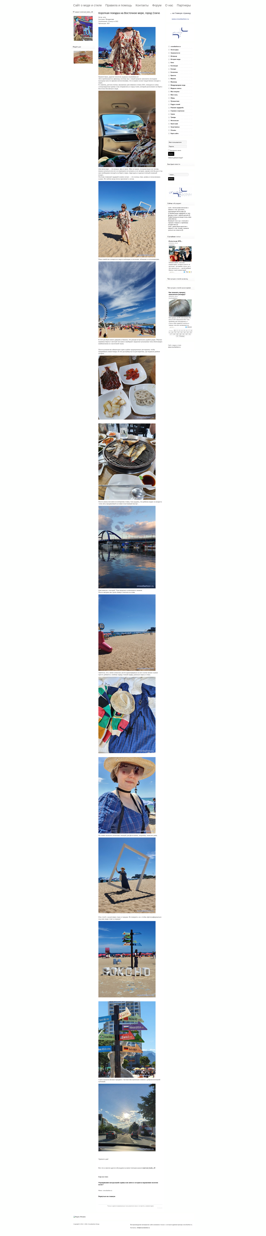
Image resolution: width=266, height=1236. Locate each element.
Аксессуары (175, 50)
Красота (173, 75)
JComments (159, 1208)
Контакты (142, 5)
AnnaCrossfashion (173, 298)
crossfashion (172, 245)
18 (174, 334)
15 (187, 332)
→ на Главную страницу (180, 13)
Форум (156, 5)
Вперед (182, 336)
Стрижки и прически (177, 111)
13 (181, 332)
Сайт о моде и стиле (87, 5)
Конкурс (173, 69)
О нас (169, 5)
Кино (172, 62)
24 (177, 336)
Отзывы (173, 130)
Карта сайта (174, 133)
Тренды (173, 117)
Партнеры (184, 5)
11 (175, 332)
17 (171, 334)
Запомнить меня (175, 150)
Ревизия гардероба (177, 107)
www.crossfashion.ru (180, 19)
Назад (171, 330)
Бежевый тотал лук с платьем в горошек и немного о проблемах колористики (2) (178, 222)
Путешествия (110, 19)
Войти (171, 154)
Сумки (173, 114)
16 (190, 332)
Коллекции (174, 66)
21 (183, 334)
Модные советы (176, 88)
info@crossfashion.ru (143, 1228)
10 (172, 332)
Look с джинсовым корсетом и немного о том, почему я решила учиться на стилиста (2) (178, 228)
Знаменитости (175, 53)
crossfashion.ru (176, 46)
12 (178, 332)
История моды (175, 59)
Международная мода (178, 85)
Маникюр (174, 82)
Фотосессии (175, 120)
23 (189, 334)
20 (180, 334)
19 (177, 334)
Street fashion (175, 127)
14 (184, 332)
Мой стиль (174, 95)
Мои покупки (175, 91)
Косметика (174, 72)
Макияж (173, 78)
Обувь (173, 98)
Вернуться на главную (106, 1196)
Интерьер (174, 56)
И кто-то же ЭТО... (175, 241)
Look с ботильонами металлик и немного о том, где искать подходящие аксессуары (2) (178, 209)
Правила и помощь (118, 5)
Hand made (174, 124)
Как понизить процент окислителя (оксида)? (177, 293)
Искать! (171, 179)
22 (186, 334)
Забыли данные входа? (175, 158)
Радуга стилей (175, 104)
